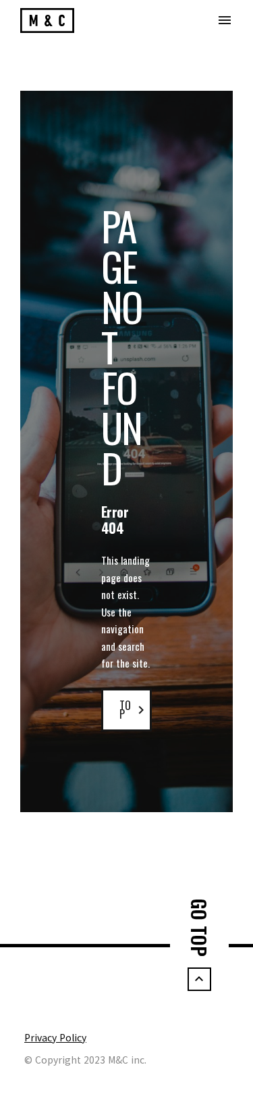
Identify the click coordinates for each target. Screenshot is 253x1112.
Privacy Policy (55, 1037)
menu (225, 20)
